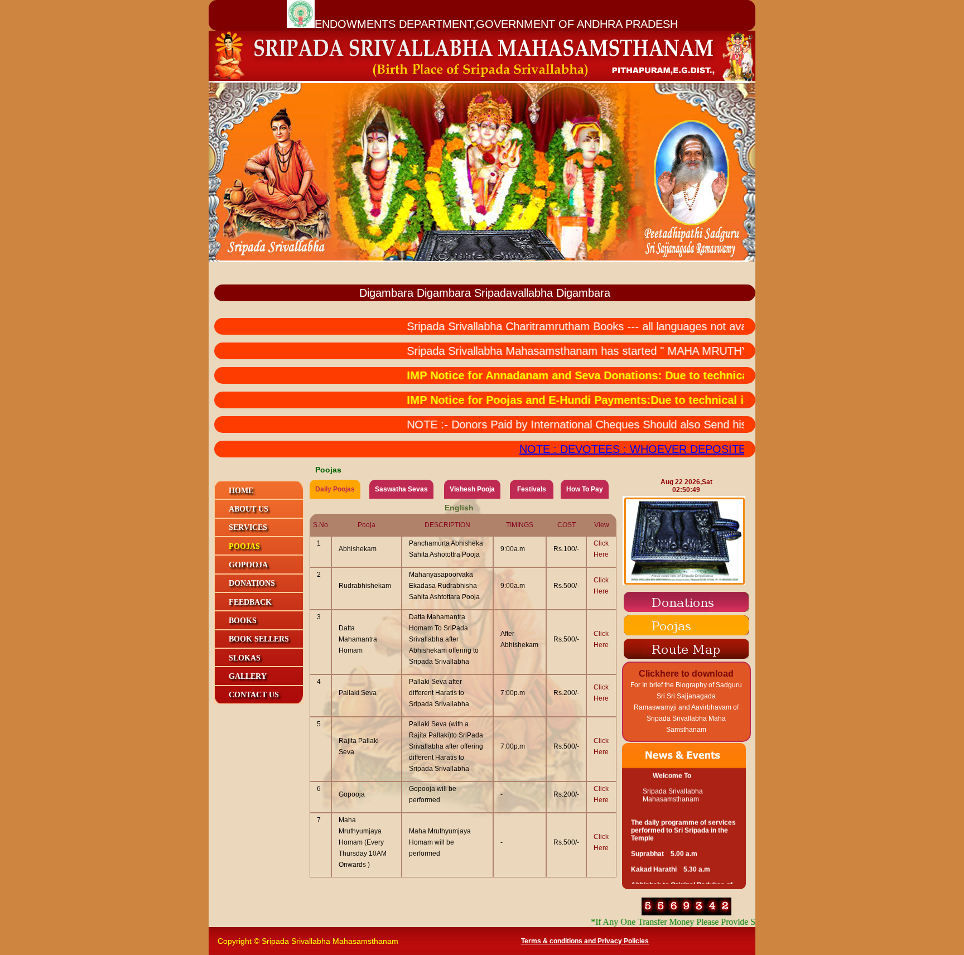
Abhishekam (358, 549)
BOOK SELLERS (259, 639)
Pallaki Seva (358, 693)
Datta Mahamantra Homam (358, 639)
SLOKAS (245, 658)
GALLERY (248, 676)
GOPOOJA (248, 565)
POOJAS (244, 546)
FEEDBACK (250, 602)
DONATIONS (252, 583)
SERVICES (248, 527)
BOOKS (243, 620)
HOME (241, 490)
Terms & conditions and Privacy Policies (585, 941)
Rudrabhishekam (365, 586)
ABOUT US (248, 509)
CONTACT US (254, 695)
